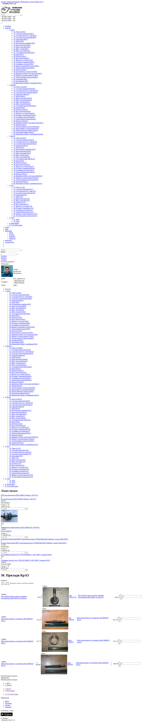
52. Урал (16, 221)
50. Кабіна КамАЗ (19, 125)
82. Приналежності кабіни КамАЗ (25, 130)
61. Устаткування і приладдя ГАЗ (25, 216)
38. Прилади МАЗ (19, 70)
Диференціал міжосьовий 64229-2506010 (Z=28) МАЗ (20, 527)
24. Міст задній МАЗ (20, 49)
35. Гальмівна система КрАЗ (23, 170)
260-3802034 (71, 618)
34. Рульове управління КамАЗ (24, 115)
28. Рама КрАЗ (18, 161)
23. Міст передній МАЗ (21, 47)
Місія (11, 233)
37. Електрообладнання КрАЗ (24, 172)
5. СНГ (11, 218)
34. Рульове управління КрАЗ (24, 168)
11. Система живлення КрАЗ (23, 140)
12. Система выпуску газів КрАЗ (25, 142)
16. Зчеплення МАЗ (20, 39)
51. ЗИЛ (16, 219)
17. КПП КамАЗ (19, 96)
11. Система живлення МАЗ (23, 34)
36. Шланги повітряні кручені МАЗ (26, 66)
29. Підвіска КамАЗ (20, 109)
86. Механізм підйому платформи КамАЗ (28, 134)
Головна (8, 26)
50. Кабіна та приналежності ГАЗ (25, 214)
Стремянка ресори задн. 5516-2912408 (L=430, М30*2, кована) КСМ (25, 560)
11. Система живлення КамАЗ (24, 89)
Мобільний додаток (27, 2)
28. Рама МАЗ (18, 54)
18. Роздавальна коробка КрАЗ (24, 149)
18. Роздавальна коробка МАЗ (24, 43)
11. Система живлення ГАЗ (23, 189)
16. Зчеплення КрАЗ (20, 145)
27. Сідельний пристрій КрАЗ (24, 159)
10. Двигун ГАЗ (19, 187)
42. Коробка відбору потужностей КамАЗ (28, 123)
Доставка (8, 703)
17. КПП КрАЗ (18, 147)
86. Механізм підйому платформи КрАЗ (27, 183)
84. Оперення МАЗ (20, 79)
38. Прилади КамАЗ (20, 121)
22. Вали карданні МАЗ (21, 45)
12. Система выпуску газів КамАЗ (25, 90)
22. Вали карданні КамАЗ (22, 98)
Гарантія (10, 2)
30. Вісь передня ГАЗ (21, 204)
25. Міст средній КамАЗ (22, 104)
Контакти (8, 240)
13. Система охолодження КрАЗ (25, 144)
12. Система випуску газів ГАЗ (24, 191)
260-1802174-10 (73, 596)
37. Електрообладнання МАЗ (23, 68)
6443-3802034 (70, 663)
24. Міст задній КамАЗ (21, 102)
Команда (12, 238)
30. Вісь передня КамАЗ (22, 111)
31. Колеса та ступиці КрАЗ (23, 166)
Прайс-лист (39, 2)
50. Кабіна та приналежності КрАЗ (26, 178)
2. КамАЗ (12, 85)
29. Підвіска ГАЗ (19, 202)
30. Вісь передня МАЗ (21, 58)
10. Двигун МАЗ (19, 32)
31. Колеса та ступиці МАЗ (23, 60)
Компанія (8, 231)
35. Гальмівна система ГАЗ (23, 210)
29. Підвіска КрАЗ (20, 163)
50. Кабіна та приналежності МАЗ (25, 75)
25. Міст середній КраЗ (21, 157)
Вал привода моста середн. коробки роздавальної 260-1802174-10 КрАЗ (14, 597)
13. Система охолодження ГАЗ (24, 193)
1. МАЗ (12, 30)
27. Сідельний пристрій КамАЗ (24, 106)
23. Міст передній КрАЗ (22, 153)
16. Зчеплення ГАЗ (20, 195)
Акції (7, 227)
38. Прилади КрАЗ (20, 174)
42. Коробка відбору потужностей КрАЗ (27, 176)
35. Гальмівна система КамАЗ (24, 117)
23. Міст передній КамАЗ (22, 100)
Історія (11, 235)
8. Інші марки (14, 223)
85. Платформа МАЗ (20, 81)
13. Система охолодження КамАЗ (25, 92)
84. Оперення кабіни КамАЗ (23, 132)
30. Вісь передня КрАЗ (21, 164)
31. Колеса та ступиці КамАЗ (23, 113)
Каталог (8, 28)
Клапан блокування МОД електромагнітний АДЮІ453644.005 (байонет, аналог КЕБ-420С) (34, 543)
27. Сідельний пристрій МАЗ (23, 53)
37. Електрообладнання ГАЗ (23, 212)
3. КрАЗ (12, 136)
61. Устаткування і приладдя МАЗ (25, 77)
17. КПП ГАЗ (18, 197)
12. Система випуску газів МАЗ (24, 35)
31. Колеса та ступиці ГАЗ (22, 206)
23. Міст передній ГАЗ (21, 200)
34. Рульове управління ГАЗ (23, 208)
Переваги (16, 2)
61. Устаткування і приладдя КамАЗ (26, 126)
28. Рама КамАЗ (19, 108)
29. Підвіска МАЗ (19, 56)
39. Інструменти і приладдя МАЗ (25, 71)
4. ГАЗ (11, 185)
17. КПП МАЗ (18, 41)
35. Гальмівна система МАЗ (23, 64)
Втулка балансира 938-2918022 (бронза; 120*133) (18, 499)
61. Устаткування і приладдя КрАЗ (25, 180)
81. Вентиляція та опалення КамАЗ (26, 128)
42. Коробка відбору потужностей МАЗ (27, 73)
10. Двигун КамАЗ (20, 87)
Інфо (6, 229)
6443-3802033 (71, 641)
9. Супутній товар (15, 225)
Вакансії (12, 236)
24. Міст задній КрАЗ (21, 155)
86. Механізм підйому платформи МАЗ (27, 83)
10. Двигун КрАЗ (19, 138)
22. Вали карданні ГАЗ (21, 199)
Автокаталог (9, 242)
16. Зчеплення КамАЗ (21, 94)
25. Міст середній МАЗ (21, 51)
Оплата (3, 2)
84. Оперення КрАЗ (20, 181)
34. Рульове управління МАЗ (23, 62)
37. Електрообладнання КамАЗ (24, 119)
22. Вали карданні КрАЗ (22, 151)
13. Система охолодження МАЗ (24, 37)
